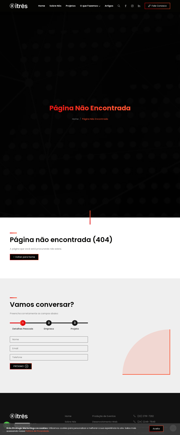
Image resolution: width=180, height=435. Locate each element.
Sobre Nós (55, 5)
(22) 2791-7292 (145, 416)
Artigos (109, 5)
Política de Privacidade (37, 431)
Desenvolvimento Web (104, 421)
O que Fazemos (89, 5)
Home (41, 5)
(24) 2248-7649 (146, 421)
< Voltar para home (24, 257)
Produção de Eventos (104, 416)
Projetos (71, 5)
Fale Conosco (159, 5)
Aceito (156, 428)
